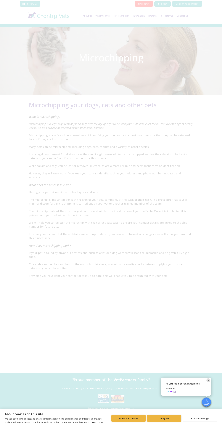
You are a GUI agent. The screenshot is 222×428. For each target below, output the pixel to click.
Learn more (96, 422)
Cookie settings (200, 418)
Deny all (164, 418)
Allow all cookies (128, 418)
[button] (206, 402)
